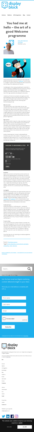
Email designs (4, 370)
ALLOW (25, 427)
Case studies (4, 378)
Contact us (3, 374)
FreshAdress (6, 199)
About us (3, 387)
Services (4, 15)
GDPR (20, 423)
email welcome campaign (22, 244)
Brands (3, 376)
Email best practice (23, 40)
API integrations (4, 368)
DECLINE (9, 427)
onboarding (6, 246)
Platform (9, 15)
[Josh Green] (8, 47)
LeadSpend (13, 199)
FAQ (2, 391)
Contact (28, 15)
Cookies (3, 402)
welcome (15, 246)
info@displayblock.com (6, 410)
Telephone (7, 408)
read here (21, 81)
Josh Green (20, 42)
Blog (24, 15)
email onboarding (11, 244)
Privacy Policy (26, 335)
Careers (3, 393)
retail (11, 246)
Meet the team (4, 389)
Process (3, 381)
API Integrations (17, 15)
